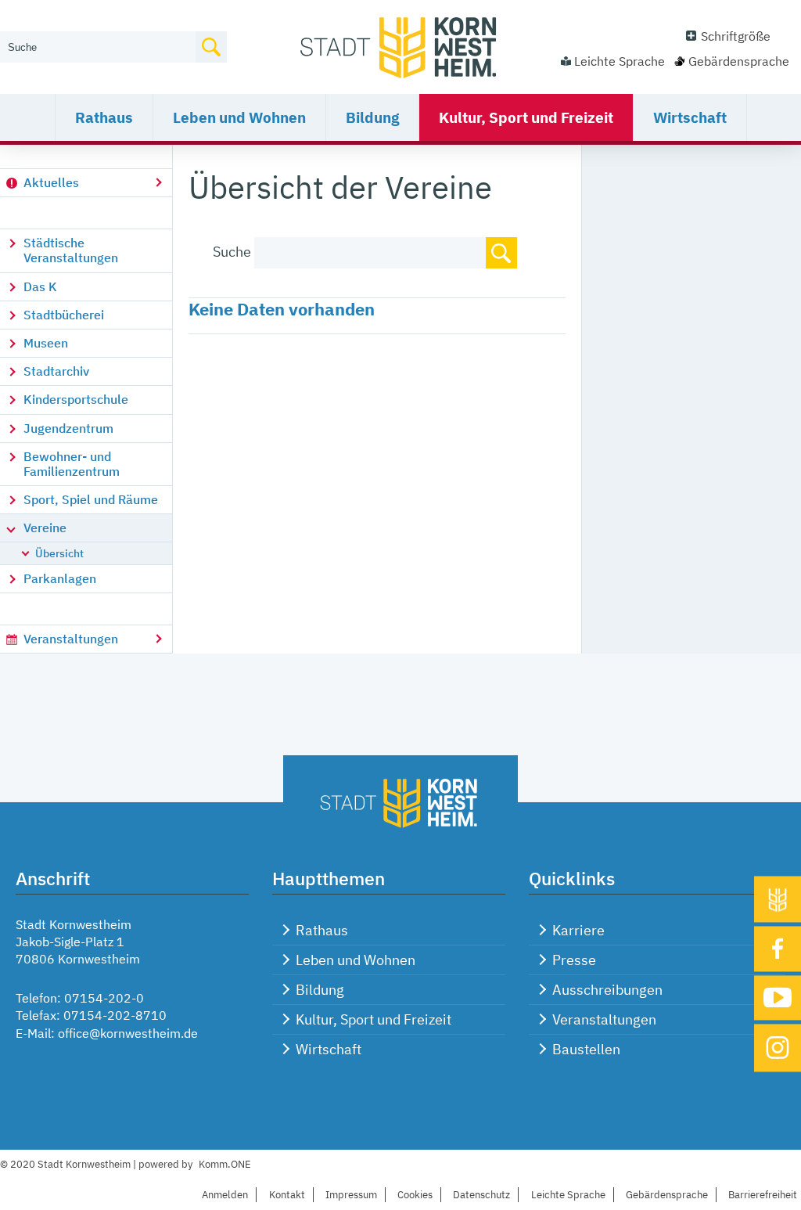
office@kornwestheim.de (128, 1033)
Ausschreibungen (607, 990)
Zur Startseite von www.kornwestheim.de (400, 47)
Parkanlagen (59, 578)
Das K (40, 286)
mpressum (351, 1194)
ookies (415, 1194)
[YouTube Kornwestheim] (777, 997)
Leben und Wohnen (239, 117)
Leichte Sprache (619, 61)
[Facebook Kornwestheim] (777, 948)
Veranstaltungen (70, 638)
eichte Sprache (568, 1194)
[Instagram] (777, 1047)
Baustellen (586, 1049)
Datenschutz (481, 1194)
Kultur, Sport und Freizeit (526, 117)
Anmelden (225, 1194)
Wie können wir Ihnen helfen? (83, 21)
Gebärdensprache (738, 61)
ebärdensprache (667, 1194)
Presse (574, 960)
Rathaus (104, 117)
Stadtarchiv (56, 371)
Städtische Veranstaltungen (70, 250)
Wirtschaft (690, 117)
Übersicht (59, 553)
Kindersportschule (75, 399)
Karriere (578, 930)
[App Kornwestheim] (777, 899)
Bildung (372, 117)
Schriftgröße (735, 36)
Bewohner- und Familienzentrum (71, 463)
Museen (45, 343)
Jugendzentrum (68, 428)
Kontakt (287, 1194)
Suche (232, 252)
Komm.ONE (225, 1164)
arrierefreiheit (762, 1194)
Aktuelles (51, 182)
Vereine (44, 527)
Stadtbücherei (63, 314)
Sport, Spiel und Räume (90, 499)
